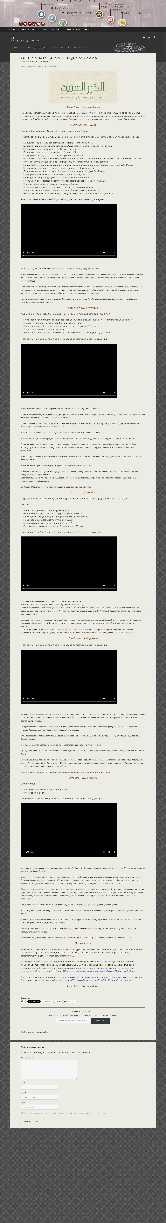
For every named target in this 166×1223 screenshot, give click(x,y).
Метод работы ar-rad (40, 29)
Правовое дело (39, 48)
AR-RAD (45, 61)
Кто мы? (12, 29)
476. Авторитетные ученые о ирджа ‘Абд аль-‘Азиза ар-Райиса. (99, 971)
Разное (82, 47)
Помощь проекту (73, 29)
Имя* (23, 1083)
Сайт (23, 1103)
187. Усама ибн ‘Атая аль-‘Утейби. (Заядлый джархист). (101, 980)
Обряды (24, 48)
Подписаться (100, 1021)
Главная (86, 29)
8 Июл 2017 (36, 61)
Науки (13, 48)
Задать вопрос (58, 29)
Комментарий (27, 1058)
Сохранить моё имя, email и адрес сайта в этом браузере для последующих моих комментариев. (65, 1113)
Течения (70, 48)
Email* (23, 1093)
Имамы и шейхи (41, 1032)
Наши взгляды (23, 29)
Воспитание (56, 48)
